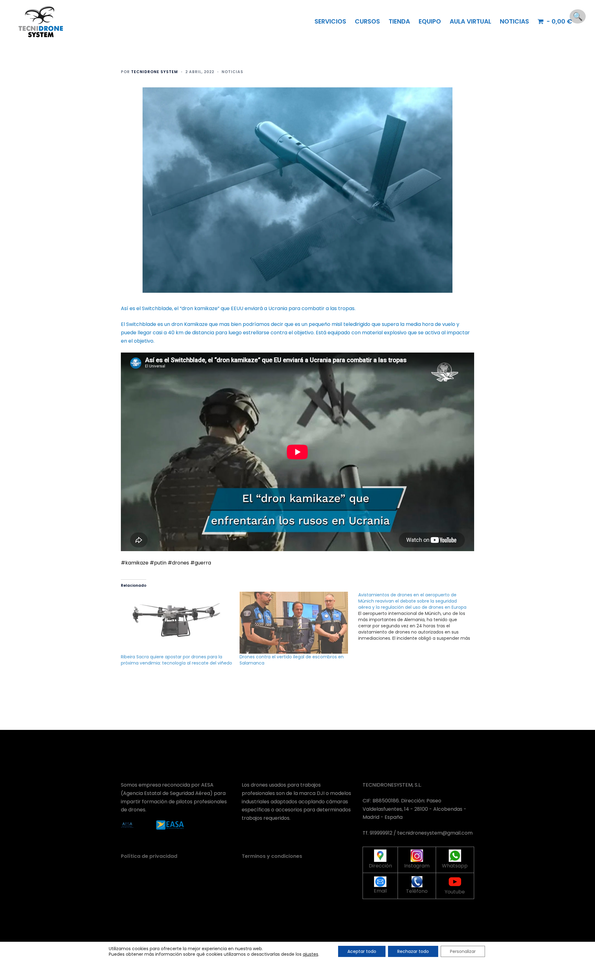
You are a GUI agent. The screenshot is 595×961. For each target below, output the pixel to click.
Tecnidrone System (154, 71)
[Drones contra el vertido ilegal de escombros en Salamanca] (296, 623)
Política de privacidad (149, 856)
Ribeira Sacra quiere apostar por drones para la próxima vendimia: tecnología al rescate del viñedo (176, 660)
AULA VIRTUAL (470, 21)
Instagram (417, 865)
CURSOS (367, 21)
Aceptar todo (361, 951)
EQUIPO (430, 21)
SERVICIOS (330, 21)
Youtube (455, 891)
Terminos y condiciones (272, 856)
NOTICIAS (514, 21)
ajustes (310, 954)
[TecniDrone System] (41, 21)
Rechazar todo (413, 951)
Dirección (380, 865)
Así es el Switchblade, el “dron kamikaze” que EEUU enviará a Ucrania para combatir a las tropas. (238, 308)
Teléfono (417, 891)
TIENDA (399, 21)
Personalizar (463, 951)
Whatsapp (455, 865)
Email (380, 890)
